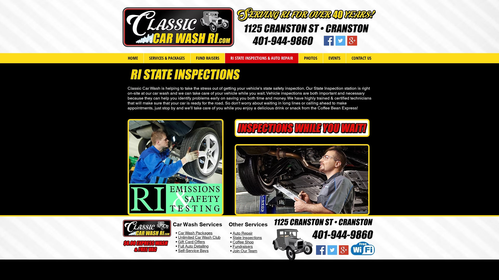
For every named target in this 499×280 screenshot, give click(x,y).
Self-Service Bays (193, 250)
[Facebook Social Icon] (329, 41)
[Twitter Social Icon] (340, 41)
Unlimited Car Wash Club (199, 237)
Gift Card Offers (191, 242)
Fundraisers (243, 246)
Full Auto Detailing (193, 246)
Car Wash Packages (195, 233)
